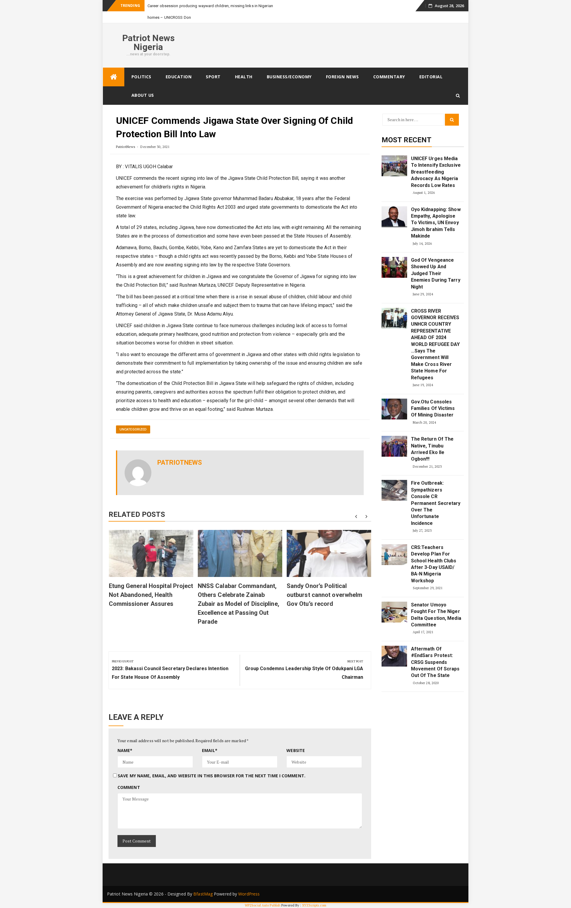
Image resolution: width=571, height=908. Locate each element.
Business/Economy (289, 76)
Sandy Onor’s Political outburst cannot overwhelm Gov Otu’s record (325, 594)
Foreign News (342, 76)
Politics (141, 76)
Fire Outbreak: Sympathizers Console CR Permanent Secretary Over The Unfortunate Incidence (436, 503)
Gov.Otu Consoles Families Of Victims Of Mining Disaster (433, 408)
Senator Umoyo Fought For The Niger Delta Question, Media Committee (436, 615)
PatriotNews (125, 146)
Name (125, 750)
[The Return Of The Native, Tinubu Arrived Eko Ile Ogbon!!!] (394, 446)
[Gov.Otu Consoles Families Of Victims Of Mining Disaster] (394, 409)
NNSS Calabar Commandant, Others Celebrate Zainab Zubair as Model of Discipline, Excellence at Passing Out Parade (238, 603)
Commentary (389, 76)
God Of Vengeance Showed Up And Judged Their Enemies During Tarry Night (435, 273)
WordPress (249, 894)
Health (243, 76)
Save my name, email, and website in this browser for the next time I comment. (211, 775)
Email (209, 750)
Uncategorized (133, 429)
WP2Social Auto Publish (262, 905)
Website (295, 750)
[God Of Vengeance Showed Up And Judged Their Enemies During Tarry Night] (394, 267)
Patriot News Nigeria (148, 42)
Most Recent (407, 140)
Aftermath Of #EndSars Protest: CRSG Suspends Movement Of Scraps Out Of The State (435, 662)
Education (179, 76)
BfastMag (203, 894)
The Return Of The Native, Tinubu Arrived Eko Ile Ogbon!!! (432, 449)
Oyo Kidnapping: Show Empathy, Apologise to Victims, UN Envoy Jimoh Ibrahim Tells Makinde (436, 223)
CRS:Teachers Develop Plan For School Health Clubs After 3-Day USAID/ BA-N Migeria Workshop (434, 564)
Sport (213, 76)
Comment (128, 787)
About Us (142, 95)
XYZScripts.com (314, 905)
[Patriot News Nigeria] (113, 77)
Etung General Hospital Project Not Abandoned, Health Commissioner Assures (151, 594)
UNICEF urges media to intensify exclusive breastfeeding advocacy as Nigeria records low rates (436, 172)
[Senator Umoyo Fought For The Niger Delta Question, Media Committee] (394, 612)
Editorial (431, 76)
